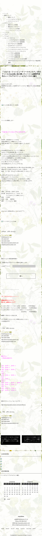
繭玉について (7, 15)
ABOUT (7, 528)
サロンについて (8, 23)
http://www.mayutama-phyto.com (9, 243)
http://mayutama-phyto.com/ (22, 523)
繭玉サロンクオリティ (14, 26)
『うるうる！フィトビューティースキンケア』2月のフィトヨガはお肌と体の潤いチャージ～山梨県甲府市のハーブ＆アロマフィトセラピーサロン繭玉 (21, 74)
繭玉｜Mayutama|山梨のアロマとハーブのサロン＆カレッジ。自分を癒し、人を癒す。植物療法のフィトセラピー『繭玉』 (21, 8)
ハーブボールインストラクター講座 (17, 59)
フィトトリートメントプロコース (17, 51)
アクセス (6, 36)
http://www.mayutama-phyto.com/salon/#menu (13, 405)
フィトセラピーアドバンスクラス (17, 47)
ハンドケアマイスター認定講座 (16, 42)
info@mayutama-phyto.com (8, 244)
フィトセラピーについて (14, 19)
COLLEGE (28, 528)
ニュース (6, 32)
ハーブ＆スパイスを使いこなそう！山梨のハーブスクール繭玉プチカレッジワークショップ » (32, 439)
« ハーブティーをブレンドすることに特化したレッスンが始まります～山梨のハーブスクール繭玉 (10, 440)
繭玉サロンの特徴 (13, 25)
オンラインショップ (9, 64)
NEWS (17, 528)
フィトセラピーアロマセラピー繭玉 (9, 475)
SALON (12, 528)
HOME (2, 528)
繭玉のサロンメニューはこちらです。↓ (11, 401)
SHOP (34, 528)
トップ (6, 13)
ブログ (6, 34)
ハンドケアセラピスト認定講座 (16, 40)
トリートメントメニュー (14, 30)
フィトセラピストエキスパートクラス (18, 49)
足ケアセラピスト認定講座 (15, 43)
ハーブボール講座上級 (14, 57)
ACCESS (23, 528)
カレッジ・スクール (9, 38)
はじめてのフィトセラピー (15, 45)
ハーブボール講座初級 (14, 53)
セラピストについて (13, 21)
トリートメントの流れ (14, 28)
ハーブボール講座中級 (14, 55)
